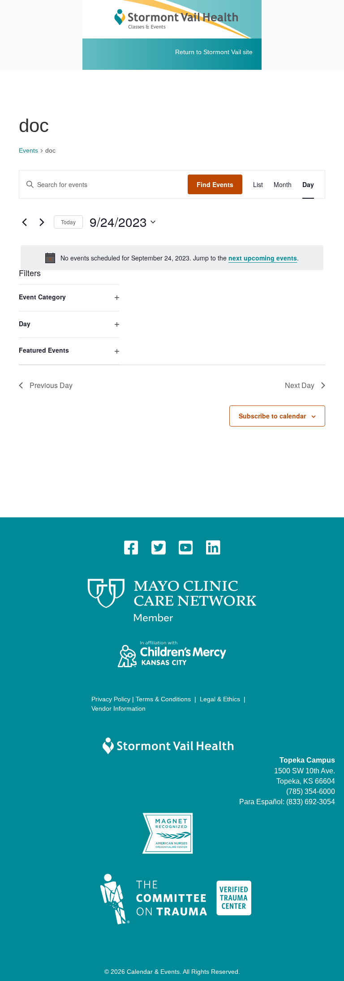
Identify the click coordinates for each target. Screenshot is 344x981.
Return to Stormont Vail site (214, 51)
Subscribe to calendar (272, 416)
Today (68, 222)
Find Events (215, 184)
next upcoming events (262, 257)
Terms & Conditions (163, 699)
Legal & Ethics (220, 699)
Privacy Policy (110, 699)
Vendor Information (118, 708)
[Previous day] (24, 222)
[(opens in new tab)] (172, 599)
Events (28, 150)
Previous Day (51, 385)
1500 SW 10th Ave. (304, 771)
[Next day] (41, 222)
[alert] (172, 257)
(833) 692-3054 (310, 802)
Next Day (299, 385)
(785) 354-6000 (310, 791)
